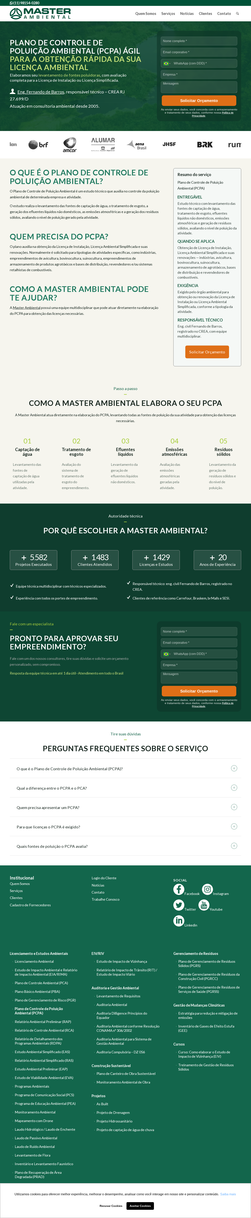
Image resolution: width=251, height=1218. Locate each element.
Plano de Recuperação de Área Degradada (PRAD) (38, 1174)
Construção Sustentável (111, 1066)
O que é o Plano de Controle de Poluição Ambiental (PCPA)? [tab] (70, 768)
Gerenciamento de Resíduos (195, 953)
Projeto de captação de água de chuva (125, 1130)
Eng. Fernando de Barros (40, 91)
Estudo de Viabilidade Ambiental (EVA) (44, 1077)
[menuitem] (146, 13)
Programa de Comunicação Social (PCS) (44, 1095)
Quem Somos (20, 883)
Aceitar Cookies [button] (140, 1205)
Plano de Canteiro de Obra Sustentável (126, 1073)
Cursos (179, 1044)
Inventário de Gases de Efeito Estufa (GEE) (206, 1028)
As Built (102, 1104)
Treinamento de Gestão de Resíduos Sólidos (206, 1067)
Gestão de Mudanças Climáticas (199, 1005)
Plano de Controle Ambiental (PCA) (41, 983)
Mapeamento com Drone (34, 1121)
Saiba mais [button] (228, 1194)
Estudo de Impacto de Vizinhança (121, 961)
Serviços (16, 890)
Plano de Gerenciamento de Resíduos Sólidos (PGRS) (206, 963)
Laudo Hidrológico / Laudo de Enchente (45, 1129)
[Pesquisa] (237, 13)
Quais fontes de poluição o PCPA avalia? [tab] (52, 846)
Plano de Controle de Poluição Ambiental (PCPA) (39, 1011)
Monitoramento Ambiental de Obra (123, 1082)
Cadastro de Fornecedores (30, 905)
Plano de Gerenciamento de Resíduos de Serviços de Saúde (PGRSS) (209, 989)
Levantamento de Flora (32, 1155)
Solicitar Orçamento (199, 100)
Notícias (98, 885)
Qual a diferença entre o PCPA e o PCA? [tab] (52, 788)
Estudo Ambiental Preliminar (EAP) (41, 1069)
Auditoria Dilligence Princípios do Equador (121, 1015)
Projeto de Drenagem (113, 1112)
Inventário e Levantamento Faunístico (44, 1164)
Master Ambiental (26, 307)
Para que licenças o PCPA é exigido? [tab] (48, 826)
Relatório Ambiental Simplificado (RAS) (44, 1060)
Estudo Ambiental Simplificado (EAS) (42, 1052)
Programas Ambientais (32, 1086)
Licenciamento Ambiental (34, 961)
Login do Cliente (104, 878)
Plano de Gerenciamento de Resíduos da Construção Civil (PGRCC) (209, 976)
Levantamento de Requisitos (118, 996)
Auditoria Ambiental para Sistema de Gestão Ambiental (124, 1041)
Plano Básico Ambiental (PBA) (37, 991)
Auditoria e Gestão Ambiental (115, 988)
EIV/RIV (98, 953)
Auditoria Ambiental (111, 1004)
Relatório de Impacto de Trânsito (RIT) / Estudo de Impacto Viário (126, 972)
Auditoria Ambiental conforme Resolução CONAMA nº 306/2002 (127, 1028)
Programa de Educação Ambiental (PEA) (45, 1103)
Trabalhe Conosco (105, 899)
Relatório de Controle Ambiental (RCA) (44, 1030)
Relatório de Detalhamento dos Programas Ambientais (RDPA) (39, 1041)
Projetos (98, 1096)
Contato (98, 892)
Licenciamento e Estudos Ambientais (39, 953)
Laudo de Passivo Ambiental (36, 1138)
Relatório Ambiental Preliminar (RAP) (43, 1021)
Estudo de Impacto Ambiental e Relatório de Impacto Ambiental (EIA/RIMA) (46, 972)
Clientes (16, 898)
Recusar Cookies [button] (111, 1205)
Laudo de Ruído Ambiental (35, 1146)
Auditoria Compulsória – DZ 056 (120, 1052)
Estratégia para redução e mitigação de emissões (208, 1015)
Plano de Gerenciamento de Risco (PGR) (45, 1000)
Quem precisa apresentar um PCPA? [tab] (48, 807)
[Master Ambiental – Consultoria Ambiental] (40, 13)
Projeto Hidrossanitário (114, 1121)
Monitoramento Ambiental (35, 1112)
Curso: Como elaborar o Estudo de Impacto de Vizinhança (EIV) (204, 1054)
